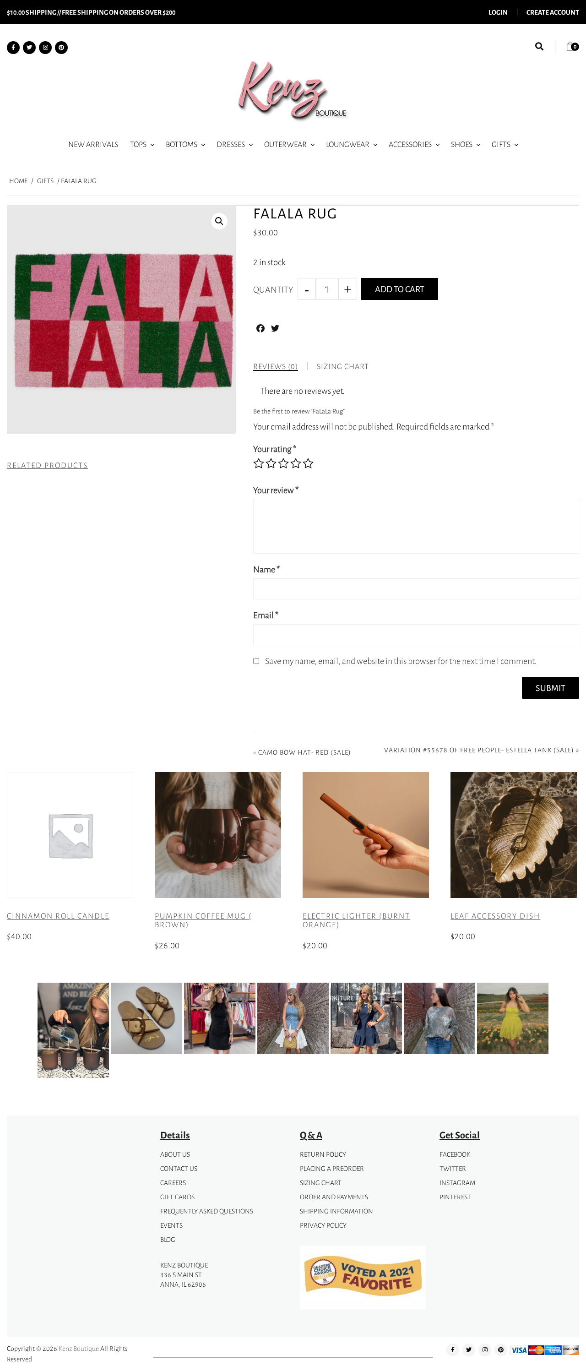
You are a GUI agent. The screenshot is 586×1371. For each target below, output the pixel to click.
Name (266, 569)
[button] (219, 221)
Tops (138, 144)
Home (18, 180)
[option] (73, 1032)
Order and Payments (334, 1196)
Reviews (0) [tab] (275, 366)
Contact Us (178, 1168)
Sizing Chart (321, 1182)
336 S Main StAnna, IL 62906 (183, 1279)
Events (171, 1225)
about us (175, 1154)
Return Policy (323, 1154)
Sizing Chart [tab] (343, 366)
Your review (276, 490)
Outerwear (285, 144)
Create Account (552, 12)
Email (266, 615)
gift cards (177, 1196)
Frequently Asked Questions (206, 1211)
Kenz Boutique (79, 1348)
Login (498, 12)
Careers (173, 1182)
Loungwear (347, 144)
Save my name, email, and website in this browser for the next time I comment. (401, 661)
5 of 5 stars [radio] (308, 463)
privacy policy (323, 1225)
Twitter (453, 1168)
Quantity (273, 289)
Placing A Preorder (332, 1168)
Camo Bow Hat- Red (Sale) (304, 752)
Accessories (410, 144)
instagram (457, 1182)
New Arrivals (93, 144)
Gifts (501, 144)
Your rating (275, 449)
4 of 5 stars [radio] (295, 463)
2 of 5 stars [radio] (271, 463)
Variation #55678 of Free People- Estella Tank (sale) (479, 749)
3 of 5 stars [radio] (283, 463)
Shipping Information (336, 1211)
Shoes (461, 144)
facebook (455, 1154)
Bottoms (181, 144)
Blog (167, 1239)
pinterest (455, 1196)
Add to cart (399, 289)
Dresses (231, 144)
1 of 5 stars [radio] (258, 463)
